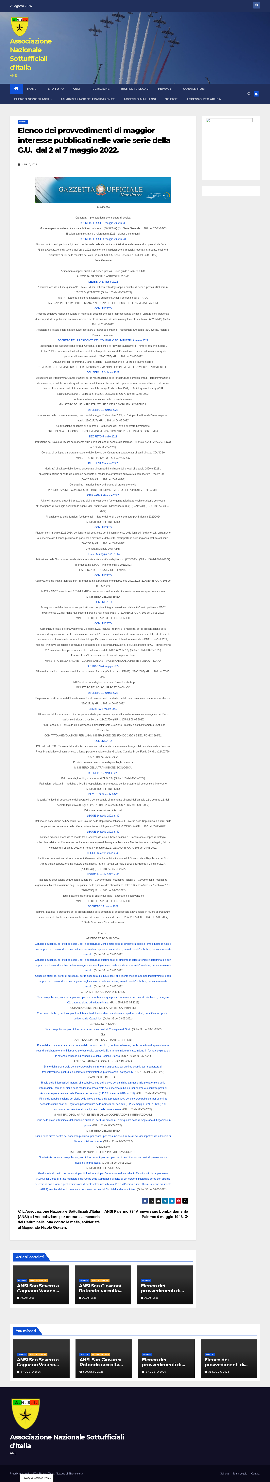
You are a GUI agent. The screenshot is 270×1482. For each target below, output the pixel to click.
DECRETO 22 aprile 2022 (103, 794)
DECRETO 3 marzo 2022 (103, 708)
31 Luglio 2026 (218, 1371)
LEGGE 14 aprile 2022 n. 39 (103, 815)
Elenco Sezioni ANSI (32, 99)
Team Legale (240, 1473)
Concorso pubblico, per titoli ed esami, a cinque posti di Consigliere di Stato (88, 1029)
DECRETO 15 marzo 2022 (103, 772)
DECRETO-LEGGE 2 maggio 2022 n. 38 (103, 222)
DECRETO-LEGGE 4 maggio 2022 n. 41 (103, 239)
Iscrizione (101, 89)
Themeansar (76, 1473)
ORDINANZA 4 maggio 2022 (103, 666)
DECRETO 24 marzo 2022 (103, 906)
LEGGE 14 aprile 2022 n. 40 (103, 831)
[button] (249, 94)
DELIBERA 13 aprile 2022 (103, 281)
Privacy (165, 89)
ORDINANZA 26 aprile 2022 (103, 495)
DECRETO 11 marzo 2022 (103, 409)
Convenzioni (194, 89)
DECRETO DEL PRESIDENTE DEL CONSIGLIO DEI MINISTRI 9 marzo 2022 (103, 340)
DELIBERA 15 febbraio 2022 (103, 372)
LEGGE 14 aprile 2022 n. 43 (103, 874)
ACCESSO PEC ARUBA (203, 99)
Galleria (224, 1473)
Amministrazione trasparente (87, 99)
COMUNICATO (103, 308)
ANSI (77, 89)
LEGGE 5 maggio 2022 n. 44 (103, 554)
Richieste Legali (135, 89)
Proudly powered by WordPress (28, 1473)
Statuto (56, 89)
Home (32, 89)
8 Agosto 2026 (31, 1371)
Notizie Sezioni (38, 1280)
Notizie (171, 99)
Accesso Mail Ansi (140, 99)
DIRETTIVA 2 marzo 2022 (103, 463)
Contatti (255, 1473)
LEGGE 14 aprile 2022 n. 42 (103, 853)
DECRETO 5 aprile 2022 (103, 436)
